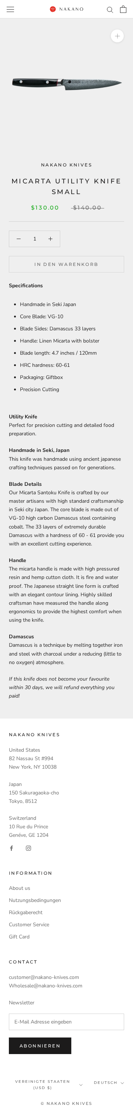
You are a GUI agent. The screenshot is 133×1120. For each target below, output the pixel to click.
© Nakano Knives (67, 1103)
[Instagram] (28, 847)
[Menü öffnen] (10, 9)
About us (19, 888)
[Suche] (110, 9)
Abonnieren (40, 1046)
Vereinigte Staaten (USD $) (42, 1084)
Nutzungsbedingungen (35, 900)
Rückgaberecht (25, 912)
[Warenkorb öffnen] (123, 9)
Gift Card (19, 936)
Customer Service (29, 924)
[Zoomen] (117, 35)
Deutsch (105, 1082)
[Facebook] (11, 847)
